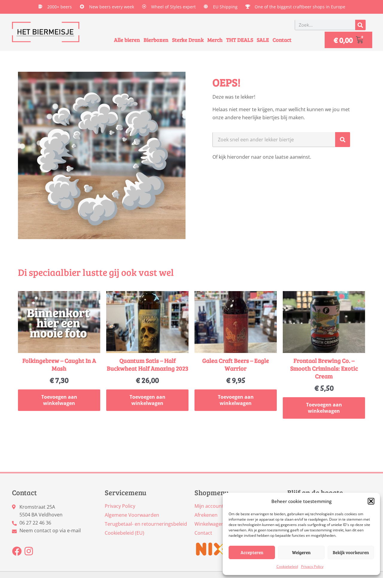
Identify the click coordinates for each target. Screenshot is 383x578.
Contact (282, 39)
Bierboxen (156, 39)
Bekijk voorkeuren (351, 552)
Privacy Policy (312, 566)
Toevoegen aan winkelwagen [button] (59, 400)
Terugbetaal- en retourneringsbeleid (146, 524)
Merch (215, 39)
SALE (263, 39)
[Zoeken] (360, 25)
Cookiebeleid (287, 566)
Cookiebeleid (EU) (124, 533)
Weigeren (301, 552)
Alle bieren (127, 39)
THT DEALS (239, 39)
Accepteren (252, 552)
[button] (371, 501)
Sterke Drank (188, 39)
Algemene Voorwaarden (132, 515)
